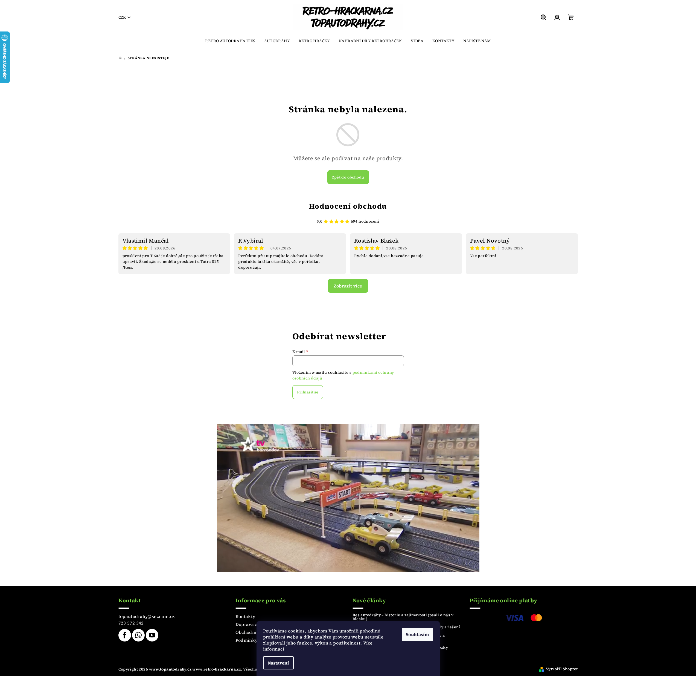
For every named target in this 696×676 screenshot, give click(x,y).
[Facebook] (124, 635)
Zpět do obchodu (348, 177)
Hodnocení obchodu (348, 206)
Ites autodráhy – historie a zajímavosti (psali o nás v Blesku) (403, 617)
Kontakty (245, 616)
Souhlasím (417, 634)
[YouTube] (152, 635)
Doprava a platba (254, 624)
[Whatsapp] (138, 635)
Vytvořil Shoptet (562, 669)
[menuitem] (230, 40)
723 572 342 (131, 623)
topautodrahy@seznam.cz (146, 616)
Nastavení (278, 663)
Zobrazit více (348, 286)
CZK (122, 17)
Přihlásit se (307, 392)
